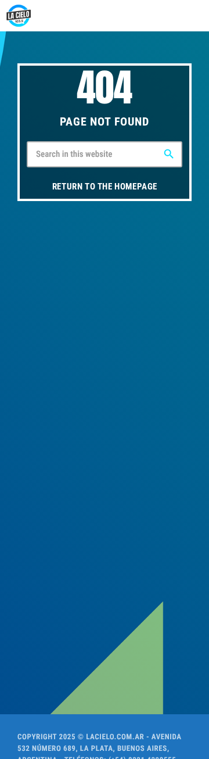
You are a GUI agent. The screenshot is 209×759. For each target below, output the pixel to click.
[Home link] (18, 15)
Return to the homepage (104, 186)
